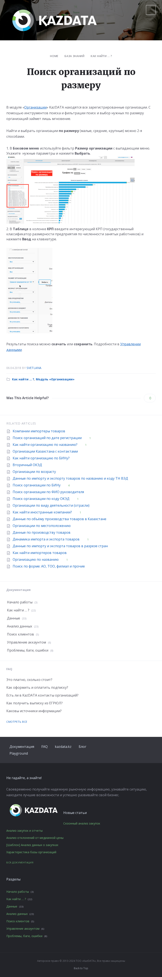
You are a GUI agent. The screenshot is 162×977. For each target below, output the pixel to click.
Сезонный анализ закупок (81, 823)
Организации (35, 107)
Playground (18, 753)
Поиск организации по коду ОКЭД (41, 498)
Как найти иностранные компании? (42, 512)
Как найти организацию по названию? (45, 444)
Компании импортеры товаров (39, 431)
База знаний (74, 56)
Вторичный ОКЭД (27, 465)
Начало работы (19, 602)
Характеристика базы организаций (31, 852)
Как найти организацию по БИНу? (41, 458)
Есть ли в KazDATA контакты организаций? (42, 695)
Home (54, 56)
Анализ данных (19, 626)
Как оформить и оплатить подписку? (37, 687)
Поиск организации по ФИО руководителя (48, 492)
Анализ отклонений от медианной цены (34, 838)
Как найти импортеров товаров (40, 552)
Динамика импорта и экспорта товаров (46, 539)
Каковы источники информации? (34, 711)
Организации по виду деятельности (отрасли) (51, 505)
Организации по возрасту (34, 471)
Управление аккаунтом (26, 642)
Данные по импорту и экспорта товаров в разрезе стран (60, 546)
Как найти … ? (101, 56)
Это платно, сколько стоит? (29, 679)
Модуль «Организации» (55, 379)
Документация (21, 746)
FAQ (44, 746)
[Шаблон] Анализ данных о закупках (32, 845)
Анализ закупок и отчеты (24, 831)
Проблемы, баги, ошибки (27, 650)
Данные (13, 618)
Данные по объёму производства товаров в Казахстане (59, 519)
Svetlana (34, 368)
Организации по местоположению (42, 525)
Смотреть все (16, 722)
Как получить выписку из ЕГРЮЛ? (34, 703)
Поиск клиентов (20, 634)
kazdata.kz (63, 746)
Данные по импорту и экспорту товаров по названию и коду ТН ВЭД (70, 478)
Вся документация (19, 862)
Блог (82, 746)
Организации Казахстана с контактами (45, 451)
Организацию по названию (36, 559)
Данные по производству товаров (41, 532)
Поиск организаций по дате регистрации (47, 437)
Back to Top (81, 968)
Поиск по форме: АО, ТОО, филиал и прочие (49, 566)
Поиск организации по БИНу (37, 485)
